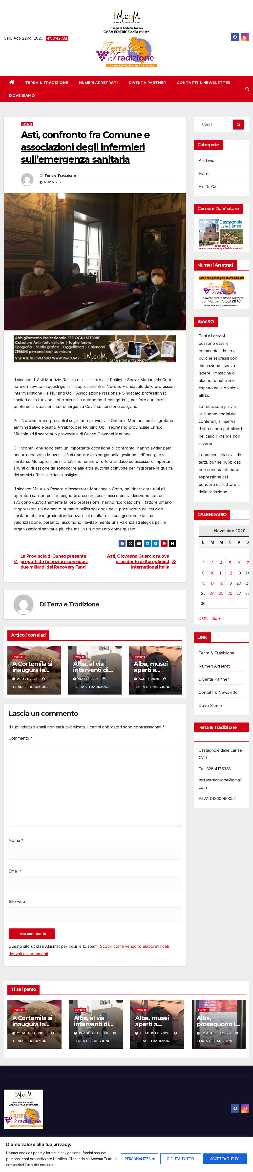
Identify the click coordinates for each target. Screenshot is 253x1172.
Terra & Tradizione (46, 82)
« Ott (203, 618)
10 (212, 573)
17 (212, 583)
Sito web (17, 901)
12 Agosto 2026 (216, 1033)
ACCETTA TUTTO (225, 1159)
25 (221, 593)
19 (230, 583)
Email (15, 871)
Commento (21, 738)
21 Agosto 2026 (32, 1033)
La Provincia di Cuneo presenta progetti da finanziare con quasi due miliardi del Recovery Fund (54, 561)
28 (247, 593)
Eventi (27, 124)
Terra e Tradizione (60, 175)
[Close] (248, 1141)
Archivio (207, 160)
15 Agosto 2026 (155, 1033)
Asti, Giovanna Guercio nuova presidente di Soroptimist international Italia (138, 561)
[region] (126, 1154)
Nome (16, 840)
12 (230, 573)
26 (230, 593)
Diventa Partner (147, 82)
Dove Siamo (22, 95)
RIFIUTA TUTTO (180, 1159)
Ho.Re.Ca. (208, 186)
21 (248, 583)
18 (221, 583)
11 (221, 573)
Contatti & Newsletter (204, 82)
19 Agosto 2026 (94, 1033)
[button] (247, 89)
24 (212, 593)
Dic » (216, 618)
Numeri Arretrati (98, 82)
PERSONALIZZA (138, 1159)
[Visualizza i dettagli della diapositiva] (95, 349)
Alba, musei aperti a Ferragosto (151, 670)
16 (203, 583)
